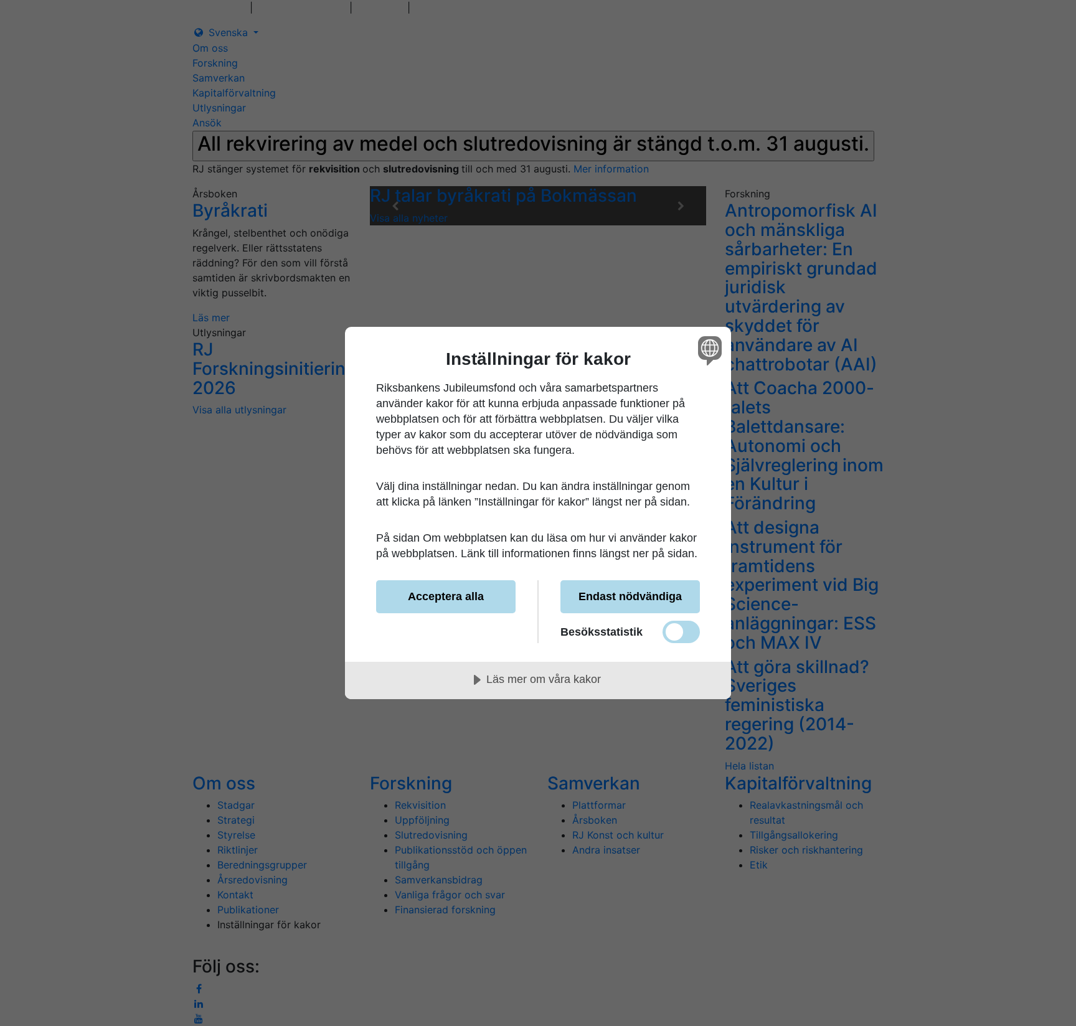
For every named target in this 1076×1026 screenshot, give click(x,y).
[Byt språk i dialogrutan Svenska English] (707, 350)
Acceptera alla (446, 596)
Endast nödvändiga (630, 596)
